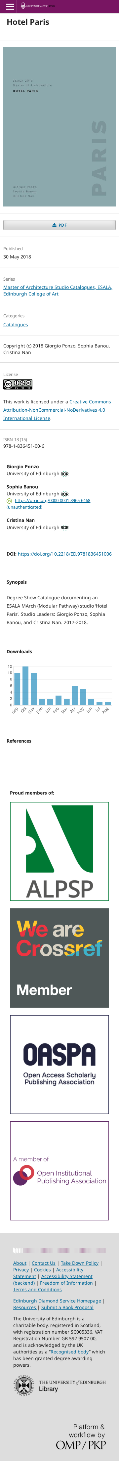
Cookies (42, 1269)
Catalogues (15, 324)
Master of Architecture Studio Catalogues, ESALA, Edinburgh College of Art (57, 290)
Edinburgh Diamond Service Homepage (57, 1301)
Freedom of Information (66, 1283)
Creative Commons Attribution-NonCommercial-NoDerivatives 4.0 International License (57, 409)
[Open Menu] (10, 6)
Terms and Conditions (37, 1289)
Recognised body (70, 1351)
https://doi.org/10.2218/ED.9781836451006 (65, 554)
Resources (25, 1307)
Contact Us (44, 1263)
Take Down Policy (80, 1263)
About (19, 1263)
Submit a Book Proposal (67, 1307)
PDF (62, 225)
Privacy (21, 1269)
